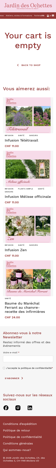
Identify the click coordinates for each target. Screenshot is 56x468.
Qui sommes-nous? (17, 450)
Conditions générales (18, 443)
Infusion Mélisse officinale (28, 197)
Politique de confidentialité (22, 437)
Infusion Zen (16, 250)
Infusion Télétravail (21, 140)
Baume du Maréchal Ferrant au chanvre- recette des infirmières (25, 307)
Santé (21, 135)
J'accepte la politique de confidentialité (29, 368)
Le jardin (50, 16)
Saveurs (33, 135)
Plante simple (25, 189)
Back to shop (31, 65)
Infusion (9, 135)
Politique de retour (16, 430)
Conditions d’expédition (20, 424)
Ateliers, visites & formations (19, 16)
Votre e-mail (11, 352)
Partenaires (39, 16)
